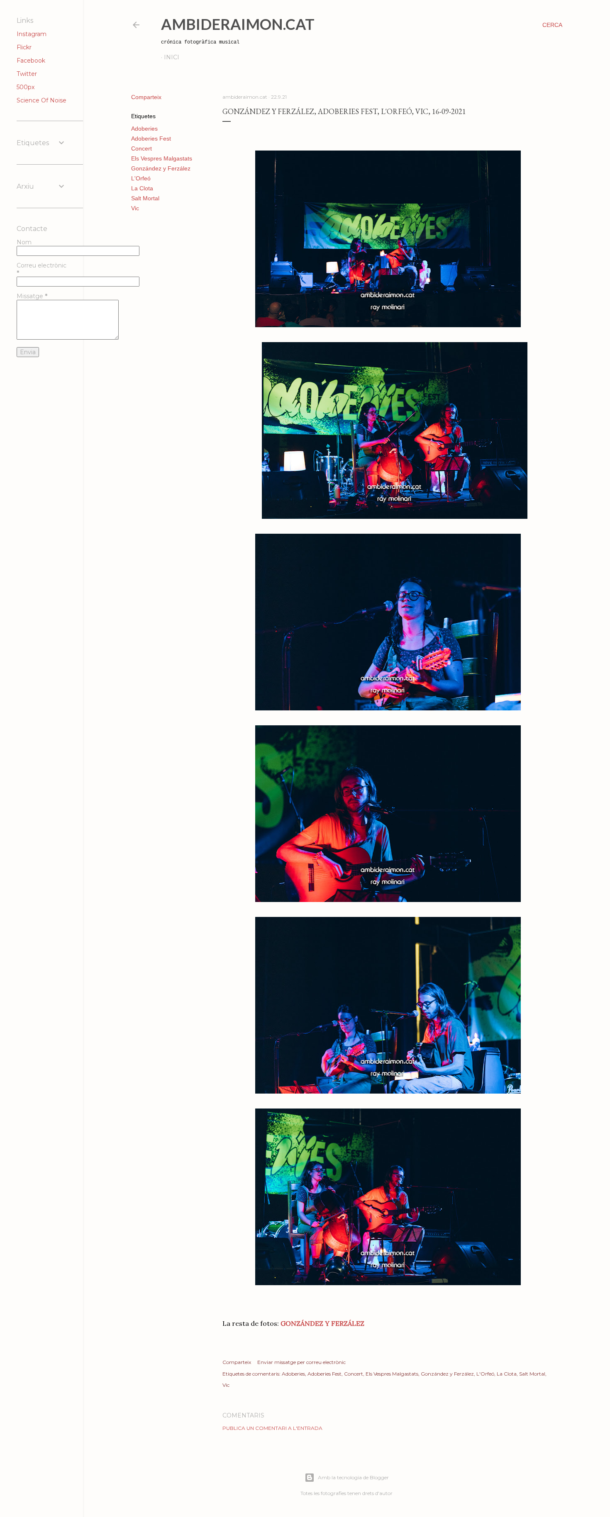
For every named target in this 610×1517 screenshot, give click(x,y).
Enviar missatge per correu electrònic (301, 1362)
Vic (135, 208)
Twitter (27, 74)
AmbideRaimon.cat (238, 24)
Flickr (24, 47)
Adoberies (144, 128)
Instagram (31, 34)
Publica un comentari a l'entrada (272, 1428)
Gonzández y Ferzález (160, 168)
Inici (171, 57)
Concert (141, 148)
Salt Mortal (145, 198)
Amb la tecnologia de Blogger (353, 1477)
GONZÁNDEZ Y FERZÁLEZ (322, 1323)
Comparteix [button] (146, 97)
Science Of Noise (41, 100)
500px (25, 87)
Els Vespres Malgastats (161, 158)
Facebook (31, 60)
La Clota (142, 188)
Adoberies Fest (151, 138)
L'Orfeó (141, 178)
